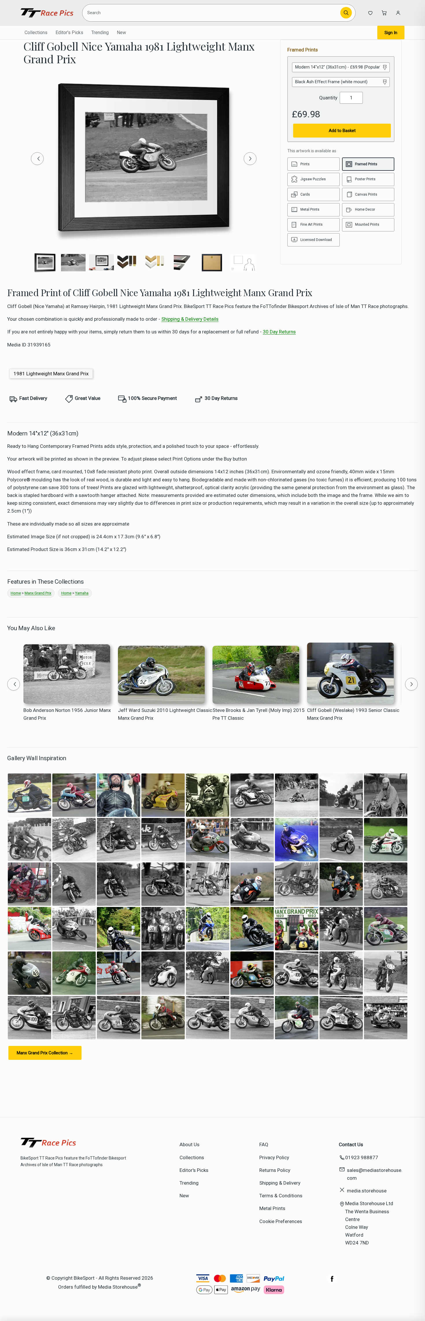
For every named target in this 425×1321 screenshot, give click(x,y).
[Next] (250, 158)
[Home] (47, 12)
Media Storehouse (118, 1287)
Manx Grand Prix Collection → (45, 1052)
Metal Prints (272, 1208)
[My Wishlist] (370, 12)
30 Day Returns (279, 332)
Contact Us (351, 1144)
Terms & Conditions (280, 1195)
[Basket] (384, 12)
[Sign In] (398, 12)
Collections (36, 32)
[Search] (346, 12)
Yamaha (81, 593)
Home (16, 593)
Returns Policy (274, 1170)
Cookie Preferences (280, 1221)
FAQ (263, 1144)
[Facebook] (332, 1282)
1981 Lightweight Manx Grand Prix (51, 373)
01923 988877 (361, 1157)
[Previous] (37, 158)
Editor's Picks (69, 32)
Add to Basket (342, 130)
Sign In (391, 32)
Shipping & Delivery (279, 1183)
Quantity (328, 98)
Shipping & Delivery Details (190, 319)
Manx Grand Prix (38, 593)
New (121, 32)
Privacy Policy (274, 1157)
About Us (189, 1144)
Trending (100, 32)
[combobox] (212, 13)
